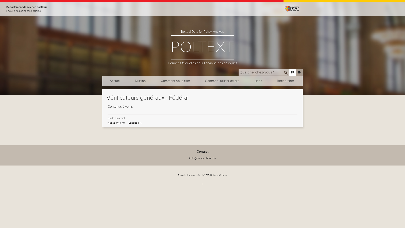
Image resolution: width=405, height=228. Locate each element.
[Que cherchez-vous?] (286, 72)
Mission (140, 81)
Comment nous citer (175, 81)
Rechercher (285, 81)
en (299, 72)
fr (292, 72)
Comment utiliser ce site (222, 81)
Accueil (115, 81)
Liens (258, 81)
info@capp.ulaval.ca (202, 158)
